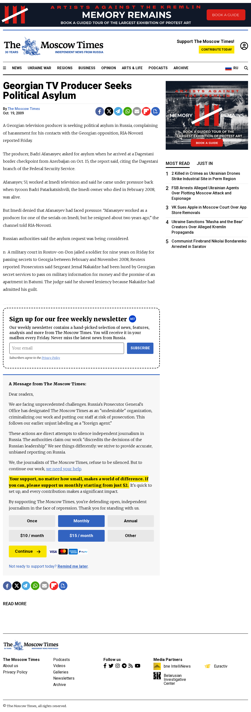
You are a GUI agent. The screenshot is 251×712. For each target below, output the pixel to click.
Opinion (108, 68)
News (17, 68)
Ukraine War (39, 68)
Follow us (112, 659)
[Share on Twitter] (109, 111)
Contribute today (216, 49)
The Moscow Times (21, 659)
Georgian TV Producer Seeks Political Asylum (67, 90)
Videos (59, 665)
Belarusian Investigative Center (175, 679)
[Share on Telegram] (118, 111)
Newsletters (64, 678)
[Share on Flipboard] (146, 111)
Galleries (60, 672)
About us (10, 665)
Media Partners (167, 659)
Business (86, 68)
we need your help (63, 468)
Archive (181, 68)
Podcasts (158, 68)
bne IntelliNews (177, 666)
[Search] (246, 68)
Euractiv (220, 666)
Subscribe (140, 348)
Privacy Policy (51, 358)
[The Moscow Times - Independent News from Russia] (53, 46)
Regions (65, 68)
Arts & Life (132, 68)
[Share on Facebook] (99, 111)
